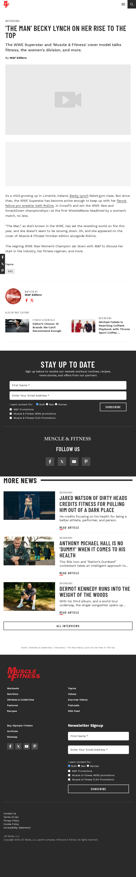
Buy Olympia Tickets (20, 725)
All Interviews (68, 626)
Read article (69, 527)
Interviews (12, 20)
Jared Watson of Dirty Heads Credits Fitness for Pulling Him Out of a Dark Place (93, 503)
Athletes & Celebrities (20, 699)
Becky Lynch (79, 196)
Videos (72, 694)
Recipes (12, 711)
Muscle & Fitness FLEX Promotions (34, 417)
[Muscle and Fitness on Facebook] (50, 461)
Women (62, 404)
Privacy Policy (11, 820)
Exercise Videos (77, 699)
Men (51, 404)
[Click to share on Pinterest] (2, 270)
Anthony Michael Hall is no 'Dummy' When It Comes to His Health (93, 549)
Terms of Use (11, 817)
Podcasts (73, 705)
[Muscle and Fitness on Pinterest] (86, 461)
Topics (72, 688)
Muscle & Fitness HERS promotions (35, 413)
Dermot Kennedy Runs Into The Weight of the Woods (95, 591)
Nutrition (12, 694)
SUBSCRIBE (113, 407)
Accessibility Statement (17, 827)
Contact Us (10, 813)
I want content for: (21, 404)
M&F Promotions (24, 409)
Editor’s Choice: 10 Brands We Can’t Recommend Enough (47, 327)
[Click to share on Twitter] (2, 264)
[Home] (6, 6)
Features (12, 705)
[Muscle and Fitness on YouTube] (74, 461)
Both (42, 404)
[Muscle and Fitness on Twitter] (62, 461)
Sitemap (12, 736)
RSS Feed (74, 711)
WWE (10, 271)
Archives (12, 731)
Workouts (13, 688)
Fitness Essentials (44, 320)
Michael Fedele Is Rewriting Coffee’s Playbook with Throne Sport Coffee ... (114, 327)
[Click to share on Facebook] (2, 257)
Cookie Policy (11, 824)
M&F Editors (18, 57)
